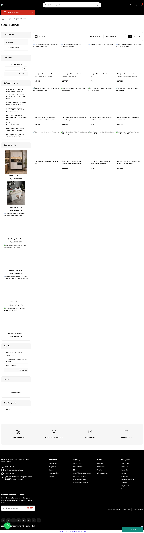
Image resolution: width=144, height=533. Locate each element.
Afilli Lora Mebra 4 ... (16, 302)
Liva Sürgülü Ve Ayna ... (16, 333)
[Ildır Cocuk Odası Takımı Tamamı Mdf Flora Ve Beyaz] (74, 100)
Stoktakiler (42, 36)
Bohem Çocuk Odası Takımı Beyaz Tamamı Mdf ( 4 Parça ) (73, 75)
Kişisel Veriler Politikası (80, 482)
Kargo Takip (77, 463)
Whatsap (134, 529)
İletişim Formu (78, 467)
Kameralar (124, 470)
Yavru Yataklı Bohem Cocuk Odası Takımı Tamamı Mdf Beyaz (100, 162)
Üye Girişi (100, 470)
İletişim (51, 470)
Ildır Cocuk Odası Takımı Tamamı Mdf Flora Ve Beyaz (74, 119)
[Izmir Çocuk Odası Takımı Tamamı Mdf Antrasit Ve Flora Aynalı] (46, 57)
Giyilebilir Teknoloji (127, 479)
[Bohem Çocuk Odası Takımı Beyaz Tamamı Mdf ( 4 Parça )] (74, 57)
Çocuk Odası (21, 19)
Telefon (124, 482)
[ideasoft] (61, 531)
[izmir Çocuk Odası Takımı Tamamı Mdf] (101, 57)
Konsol (123, 473)
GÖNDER (30, 508)
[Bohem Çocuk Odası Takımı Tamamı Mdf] (46, 144)
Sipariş (51, 476)
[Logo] (6, 5)
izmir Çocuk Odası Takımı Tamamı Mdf (100, 75)
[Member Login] (136, 5)
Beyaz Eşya (125, 486)
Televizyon (125, 463)
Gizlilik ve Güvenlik (79, 476)
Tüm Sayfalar (23, 370)
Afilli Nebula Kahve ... (16, 176)
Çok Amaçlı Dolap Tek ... (16, 239)
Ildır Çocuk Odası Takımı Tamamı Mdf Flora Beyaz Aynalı (101, 119)
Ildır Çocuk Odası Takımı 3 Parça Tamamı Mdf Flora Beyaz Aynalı (127, 75)
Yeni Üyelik (100, 467)
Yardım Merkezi (54, 473)
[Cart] (141, 5)
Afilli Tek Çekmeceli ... (16, 270)
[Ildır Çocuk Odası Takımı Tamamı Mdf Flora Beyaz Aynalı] (101, 100)
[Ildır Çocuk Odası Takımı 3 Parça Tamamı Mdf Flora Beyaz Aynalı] (129, 57)
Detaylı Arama (23, 74)
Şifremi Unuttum (102, 473)
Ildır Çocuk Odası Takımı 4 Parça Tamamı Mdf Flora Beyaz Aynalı (45, 119)
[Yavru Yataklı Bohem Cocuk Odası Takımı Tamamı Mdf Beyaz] (101, 144)
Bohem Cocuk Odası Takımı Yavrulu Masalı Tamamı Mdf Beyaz (128, 162)
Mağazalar (52, 467)
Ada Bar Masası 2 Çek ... (16, 207)
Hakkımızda (53, 463)
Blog (75, 470)
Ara (25, 68)
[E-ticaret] (72, 531)
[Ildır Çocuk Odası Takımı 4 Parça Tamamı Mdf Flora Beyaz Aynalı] (46, 100)
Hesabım (100, 463)
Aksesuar (124, 467)
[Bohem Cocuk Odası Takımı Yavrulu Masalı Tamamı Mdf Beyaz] (129, 144)
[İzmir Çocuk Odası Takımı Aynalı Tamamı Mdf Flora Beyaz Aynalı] (74, 144)
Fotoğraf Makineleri (128, 489)
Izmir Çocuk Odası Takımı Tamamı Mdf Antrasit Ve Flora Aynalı (45, 75)
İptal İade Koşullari (79, 479)
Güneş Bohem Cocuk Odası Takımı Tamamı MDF (128, 119)
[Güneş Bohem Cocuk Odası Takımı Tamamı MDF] (129, 100)
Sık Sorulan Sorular (114, 509)
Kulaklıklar (124, 476)
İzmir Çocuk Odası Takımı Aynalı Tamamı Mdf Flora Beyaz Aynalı (72, 162)
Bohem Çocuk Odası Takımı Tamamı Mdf (46, 162)
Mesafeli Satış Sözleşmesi (82, 473)
